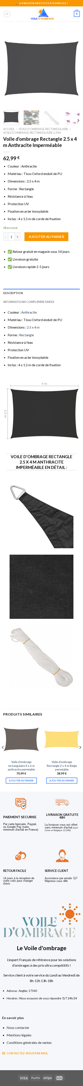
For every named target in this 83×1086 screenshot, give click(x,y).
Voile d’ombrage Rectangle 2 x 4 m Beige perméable (62, 765)
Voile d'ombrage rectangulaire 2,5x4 (32, 132)
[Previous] (10, 68)
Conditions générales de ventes (29, 1042)
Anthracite (29, 312)
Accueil (9, 129)
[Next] (73, 68)
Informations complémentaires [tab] (28, 302)
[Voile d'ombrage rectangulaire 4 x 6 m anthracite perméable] (21, 739)
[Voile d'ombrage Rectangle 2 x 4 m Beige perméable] (62, 739)
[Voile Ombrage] (42, 13)
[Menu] (7, 13)
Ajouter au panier (46, 236)
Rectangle (26, 335)
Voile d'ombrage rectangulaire (43, 129)
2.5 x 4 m (33, 327)
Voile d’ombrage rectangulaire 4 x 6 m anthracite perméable (21, 765)
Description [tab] (13, 293)
